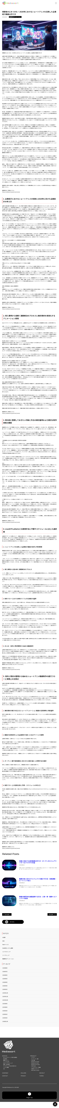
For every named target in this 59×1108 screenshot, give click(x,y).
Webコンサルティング (8, 1063)
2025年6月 (4, 1007)
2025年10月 (5, 1000)
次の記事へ (51, 914)
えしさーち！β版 (34, 1058)
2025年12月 (5, 993)
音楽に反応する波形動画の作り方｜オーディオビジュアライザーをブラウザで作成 (37, 862)
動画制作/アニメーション (8, 958)
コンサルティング (6, 951)
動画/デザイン (6, 1060)
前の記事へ (7, 914)
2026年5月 (4, 978)
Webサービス (5, 944)
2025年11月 (5, 996)
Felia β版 (33, 1060)
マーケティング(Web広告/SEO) (9, 1066)
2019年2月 (4, 1018)
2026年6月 (4, 975)
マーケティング (5, 955)
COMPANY (5, 1073)
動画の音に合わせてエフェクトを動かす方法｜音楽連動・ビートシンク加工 (38, 880)
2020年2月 (4, 1010)
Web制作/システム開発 (7, 948)
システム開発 (6, 1067)
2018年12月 (5, 1021)
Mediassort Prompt (35, 1064)
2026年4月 (4, 982)
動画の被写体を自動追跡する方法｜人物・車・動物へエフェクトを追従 (38, 897)
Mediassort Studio (35, 1061)
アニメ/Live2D (6, 1061)
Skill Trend (33, 1066)
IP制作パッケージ (35, 1068)
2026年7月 (4, 971)
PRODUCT (33, 1056)
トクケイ (33, 1057)
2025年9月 (4, 1003)
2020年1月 (4, 1014)
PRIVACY (23, 1076)
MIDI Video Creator (35, 1070)
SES (4, 1068)
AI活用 (3, 937)
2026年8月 (4, 968)
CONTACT (5, 1076)
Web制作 (5, 1058)
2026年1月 (4, 989)
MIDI (3, 941)
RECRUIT (42, 1073)
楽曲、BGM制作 (6, 1064)
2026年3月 (4, 986)
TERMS (41, 1076)
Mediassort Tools (35, 1063)
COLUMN (23, 1073)
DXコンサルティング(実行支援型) (10, 1057)
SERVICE (4, 1056)
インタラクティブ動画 (36, 1067)
